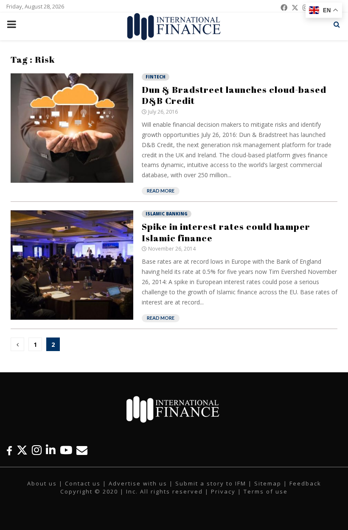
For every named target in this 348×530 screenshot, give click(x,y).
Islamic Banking (167, 214)
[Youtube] (66, 450)
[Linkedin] (51, 450)
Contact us (83, 483)
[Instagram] (37, 450)
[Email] (81, 450)
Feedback (305, 483)
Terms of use (266, 491)
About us (42, 483)
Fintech (156, 77)
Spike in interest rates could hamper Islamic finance (226, 231)
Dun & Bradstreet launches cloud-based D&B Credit (234, 95)
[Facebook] (9, 450)
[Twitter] (22, 450)
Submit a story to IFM (210, 483)
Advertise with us (138, 483)
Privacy (223, 491)
